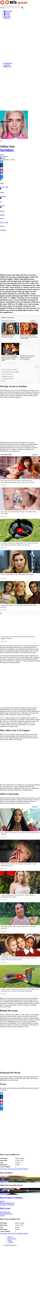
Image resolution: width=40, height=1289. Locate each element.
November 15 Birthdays (7, 1204)
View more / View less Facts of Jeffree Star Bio (14, 1169)
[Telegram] (20, 174)
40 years (2, 205)
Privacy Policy (11, 1238)
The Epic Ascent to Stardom (9, 369)
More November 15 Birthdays (11, 1198)
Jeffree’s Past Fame (7, 374)
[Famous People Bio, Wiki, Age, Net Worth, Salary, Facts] (14, 4)
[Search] (22, 8)
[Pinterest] (20, 171)
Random (7, 18)
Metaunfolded (8, 63)
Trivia (3, 381)
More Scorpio (5, 1208)
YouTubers (7, 65)
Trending (8, 16)
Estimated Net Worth (7, 378)
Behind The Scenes (7, 376)
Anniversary (8, 11)
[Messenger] (20, 168)
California (3, 196)
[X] (20, 165)
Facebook (10, 1242)
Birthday (7, 13)
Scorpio (2, 215)
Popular (7, 14)
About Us (10, 1237)
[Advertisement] (20, 40)
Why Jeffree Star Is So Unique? (10, 372)
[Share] (20, 177)
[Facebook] (20, 162)
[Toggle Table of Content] (36, 366)
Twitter (9, 1240)
